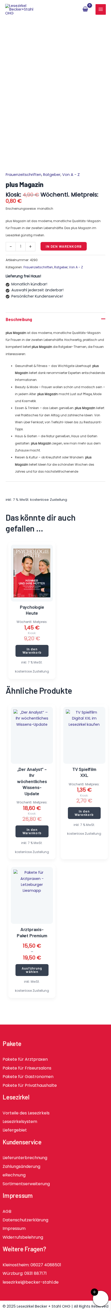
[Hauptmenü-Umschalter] (101, 9)
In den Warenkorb (64, 246)
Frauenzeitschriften (23, 174)
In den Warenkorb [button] (32, 650)
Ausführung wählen (32, 970)
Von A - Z (71, 174)
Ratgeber (51, 174)
